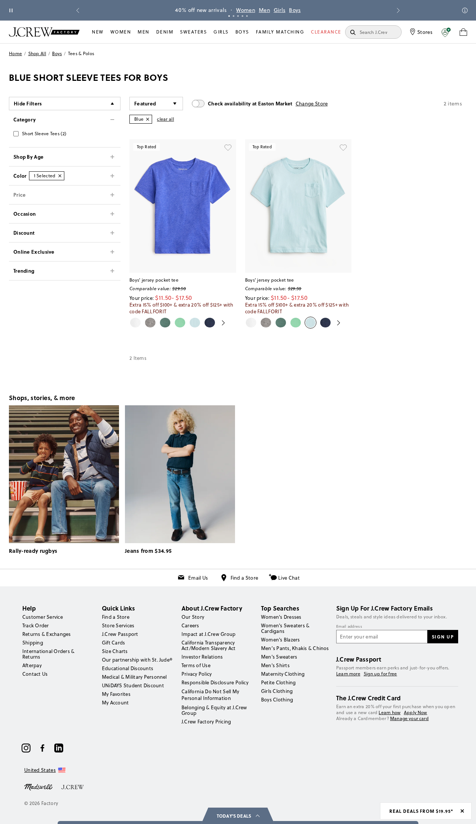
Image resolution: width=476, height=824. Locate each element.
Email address (349, 626)
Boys (331, 10)
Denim (165, 32)
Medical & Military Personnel (134, 677)
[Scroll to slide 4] (242, 16)
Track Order (35, 625)
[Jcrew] (72, 786)
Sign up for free (380, 674)
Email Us (198, 577)
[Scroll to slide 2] (233, 16)
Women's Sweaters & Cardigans (285, 628)
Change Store (312, 103)
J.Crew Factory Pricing (206, 721)
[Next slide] (398, 10)
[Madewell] (38, 786)
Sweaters (193, 32)
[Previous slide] (77, 10)
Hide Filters (28, 103)
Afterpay (32, 665)
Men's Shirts (275, 665)
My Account (115, 702)
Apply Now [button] (415, 712)
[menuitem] (98, 32)
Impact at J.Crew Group (208, 634)
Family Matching (280, 32)
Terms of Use (195, 665)
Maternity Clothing (283, 674)
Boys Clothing (277, 699)
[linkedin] (59, 748)
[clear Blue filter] (148, 119)
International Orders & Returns (48, 654)
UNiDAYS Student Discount (133, 685)
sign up (443, 636)
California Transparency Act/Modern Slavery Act (208, 645)
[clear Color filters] (60, 176)
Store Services (118, 625)
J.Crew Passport (120, 634)
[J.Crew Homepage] (44, 32)
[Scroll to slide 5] (247, 16)
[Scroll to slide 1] (229, 16)
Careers (190, 625)
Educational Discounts (127, 668)
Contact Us (35, 674)
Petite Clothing (278, 682)
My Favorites (116, 694)
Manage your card (409, 718)
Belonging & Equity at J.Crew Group (214, 710)
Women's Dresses (281, 617)
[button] (446, 32)
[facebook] (42, 748)
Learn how (390, 712)
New (98, 32)
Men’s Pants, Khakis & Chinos (295, 648)
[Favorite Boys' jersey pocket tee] (228, 147)
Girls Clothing (277, 691)
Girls (315, 10)
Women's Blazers (280, 639)
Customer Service (42, 617)
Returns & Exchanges (46, 634)
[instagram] (26, 748)
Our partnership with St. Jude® (137, 659)
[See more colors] (220, 322)
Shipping (32, 642)
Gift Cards (113, 642)
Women (281, 10)
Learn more (348, 674)
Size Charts (115, 651)
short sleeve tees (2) (44, 133)
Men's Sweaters (279, 656)
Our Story (192, 617)
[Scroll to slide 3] (238, 16)
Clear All (165, 119)
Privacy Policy (196, 674)
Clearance (326, 32)
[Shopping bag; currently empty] (463, 32)
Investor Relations (202, 656)
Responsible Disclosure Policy (214, 682)
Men (300, 10)
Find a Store (244, 577)
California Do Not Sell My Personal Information (210, 694)
